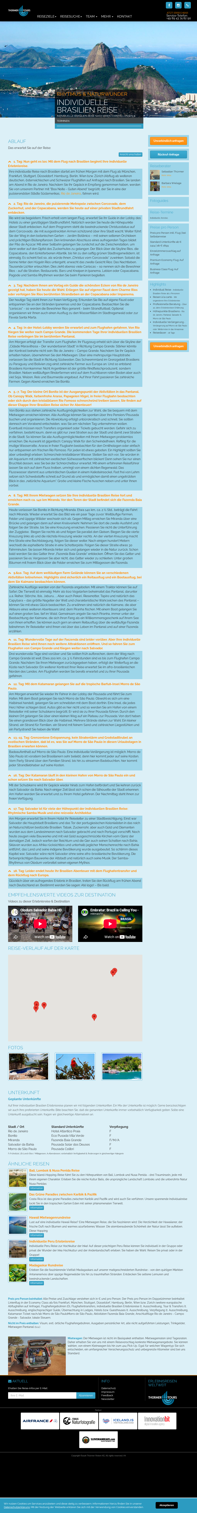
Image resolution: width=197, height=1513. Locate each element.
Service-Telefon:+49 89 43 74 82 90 (178, 16)
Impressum (107, 1391)
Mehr (106, 16)
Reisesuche (70, 16)
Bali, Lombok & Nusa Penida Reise (54, 1170)
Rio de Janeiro (71, 193)
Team (90, 16)
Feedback (107, 1395)
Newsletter (107, 1399)
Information (36, 1188)
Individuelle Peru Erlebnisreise (52, 1241)
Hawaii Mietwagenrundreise (50, 1217)
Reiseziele (45, 16)
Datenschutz (108, 1388)
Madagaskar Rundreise (46, 1265)
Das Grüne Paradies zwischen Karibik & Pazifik (63, 1194)
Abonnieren (86, 1395)
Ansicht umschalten (130, 154)
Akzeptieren (166, 1505)
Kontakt (124, 16)
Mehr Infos (166, 175)
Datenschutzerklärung (17, 1507)
